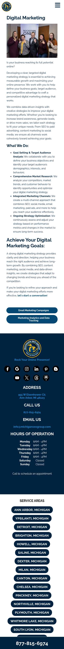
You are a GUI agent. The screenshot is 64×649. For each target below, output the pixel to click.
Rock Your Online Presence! (32, 359)
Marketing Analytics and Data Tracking (34, 319)
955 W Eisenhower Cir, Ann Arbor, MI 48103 (32, 396)
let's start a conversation (32, 295)
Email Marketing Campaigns (33, 310)
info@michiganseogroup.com (32, 426)
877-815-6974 (32, 412)
